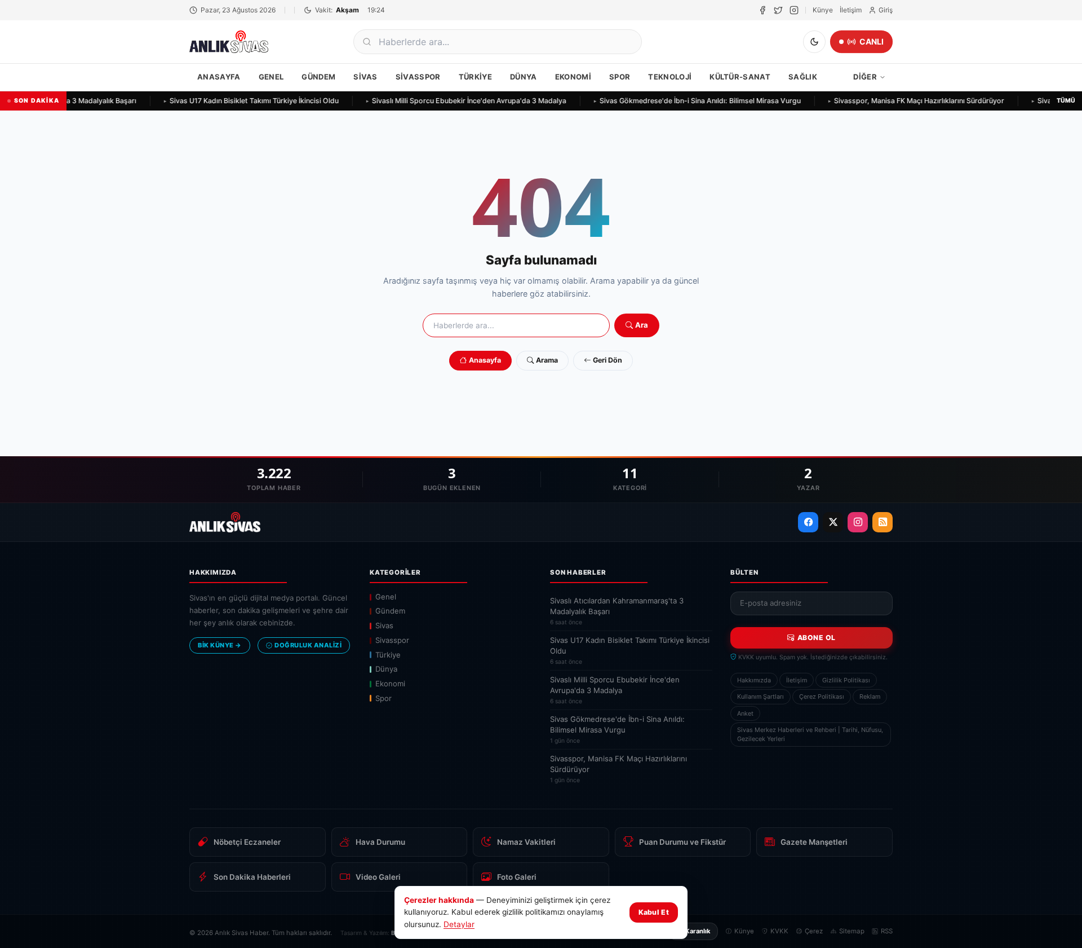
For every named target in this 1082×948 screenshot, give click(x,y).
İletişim (851, 10)
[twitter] (778, 10)
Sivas (365, 76)
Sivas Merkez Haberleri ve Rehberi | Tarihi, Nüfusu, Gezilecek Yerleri (810, 734)
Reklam (869, 696)
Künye (823, 10)
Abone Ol (816, 637)
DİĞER (865, 76)
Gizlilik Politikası (846, 680)
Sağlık (802, 76)
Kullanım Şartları (760, 696)
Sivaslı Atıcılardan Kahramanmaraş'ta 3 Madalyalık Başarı (617, 611)
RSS (887, 931)
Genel (271, 76)
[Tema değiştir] (814, 41)
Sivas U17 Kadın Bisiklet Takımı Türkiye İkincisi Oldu (246, 100)
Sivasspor (418, 76)
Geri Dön (607, 360)
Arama (547, 360)
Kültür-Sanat (739, 76)
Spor (619, 76)
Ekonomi (573, 76)
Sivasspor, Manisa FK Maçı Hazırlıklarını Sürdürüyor (911, 100)
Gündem (318, 76)
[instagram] (794, 10)
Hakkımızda (754, 680)
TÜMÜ (1066, 100)
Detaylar (459, 924)
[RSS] (882, 522)
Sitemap (851, 931)
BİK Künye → (220, 645)
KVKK (779, 931)
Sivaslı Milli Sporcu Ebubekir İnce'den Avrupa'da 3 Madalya (461, 100)
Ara (641, 324)
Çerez (814, 931)
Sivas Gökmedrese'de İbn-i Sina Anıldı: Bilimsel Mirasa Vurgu (692, 100)
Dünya (523, 76)
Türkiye (475, 76)
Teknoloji (669, 76)
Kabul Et (653, 912)
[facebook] (762, 10)
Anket (745, 713)
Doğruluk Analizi (308, 645)
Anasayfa (219, 76)
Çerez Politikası (821, 696)
